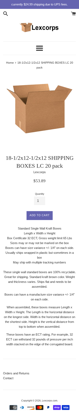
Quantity (39, 194)
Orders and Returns (16, 373)
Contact (8, 378)
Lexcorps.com (49, 400)
